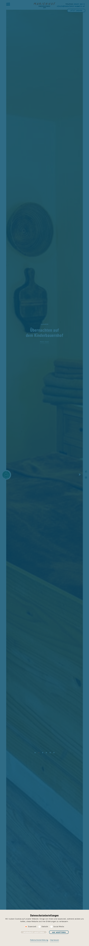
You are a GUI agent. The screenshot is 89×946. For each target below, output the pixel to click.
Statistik (44, 926)
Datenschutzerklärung (39, 940)
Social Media (58, 926)
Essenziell (32, 926)
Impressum (54, 940)
